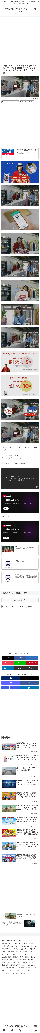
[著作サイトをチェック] (10, 678)
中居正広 (24, 101)
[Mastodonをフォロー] (10, 683)
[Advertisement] (20, 40)
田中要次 (31, 101)
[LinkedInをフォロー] (29, 687)
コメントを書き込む (20, 600)
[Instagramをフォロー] (10, 687)
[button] (20, 668)
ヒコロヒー (16, 101)
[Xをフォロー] (29, 678)
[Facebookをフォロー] (29, 683)
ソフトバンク (6, 101)
